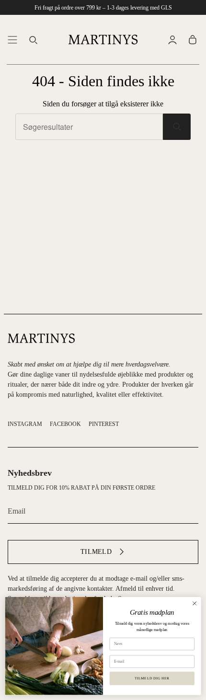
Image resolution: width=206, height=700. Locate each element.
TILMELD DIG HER (152, 678)
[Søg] (177, 127)
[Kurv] (193, 39)
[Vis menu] (12, 39)
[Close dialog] (194, 603)
